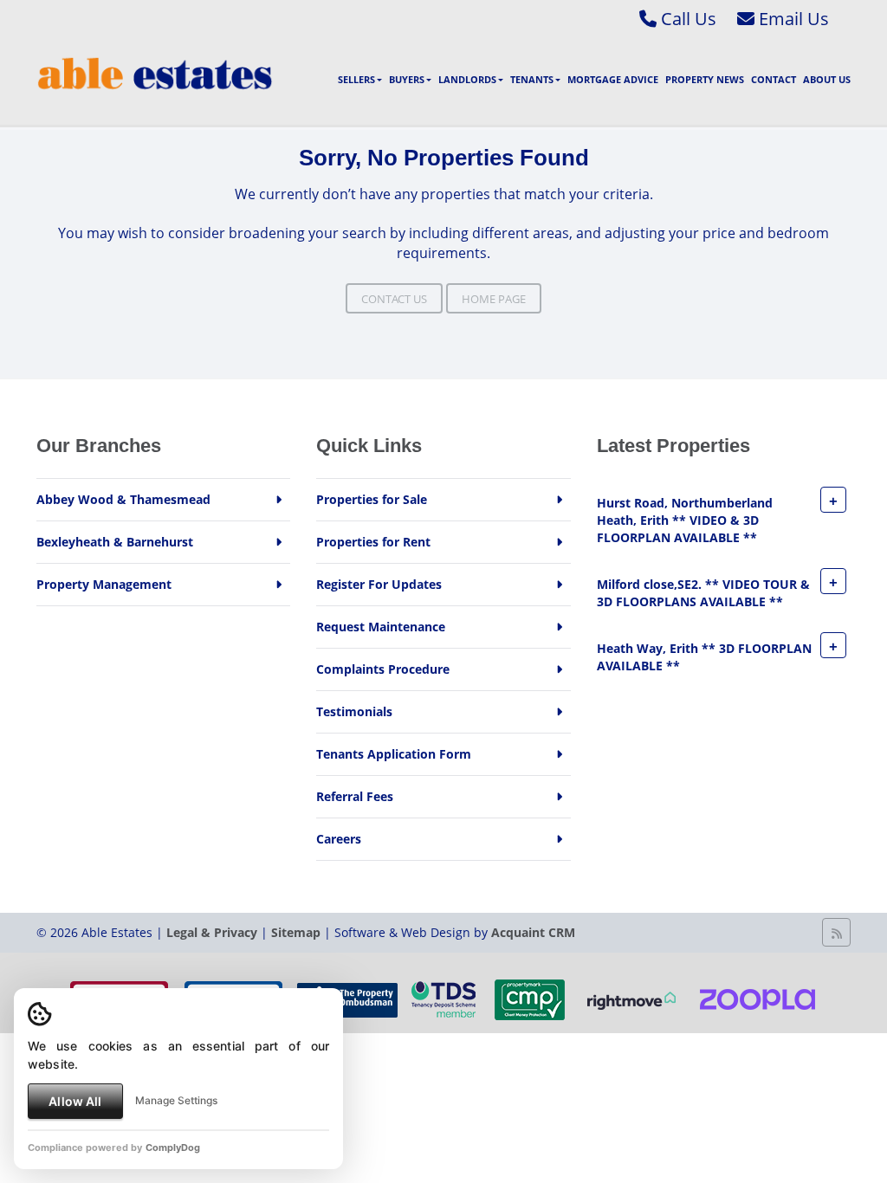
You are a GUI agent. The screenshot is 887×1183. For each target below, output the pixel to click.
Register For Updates (379, 584)
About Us (827, 79)
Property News (704, 79)
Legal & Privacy (211, 932)
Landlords (467, 79)
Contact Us (394, 299)
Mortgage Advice (612, 79)
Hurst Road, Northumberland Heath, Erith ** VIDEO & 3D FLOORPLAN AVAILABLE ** (685, 520)
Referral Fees (354, 796)
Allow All (75, 1101)
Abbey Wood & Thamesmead (123, 499)
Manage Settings (176, 1100)
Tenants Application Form (393, 754)
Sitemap (295, 932)
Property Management (104, 584)
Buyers (406, 79)
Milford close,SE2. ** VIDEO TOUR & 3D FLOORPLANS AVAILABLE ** (703, 593)
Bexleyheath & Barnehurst (114, 541)
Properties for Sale (371, 499)
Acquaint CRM (533, 932)
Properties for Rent (373, 541)
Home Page (494, 299)
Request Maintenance (380, 626)
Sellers (356, 79)
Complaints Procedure (383, 669)
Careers (338, 839)
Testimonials (354, 711)
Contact (773, 79)
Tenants (532, 79)
